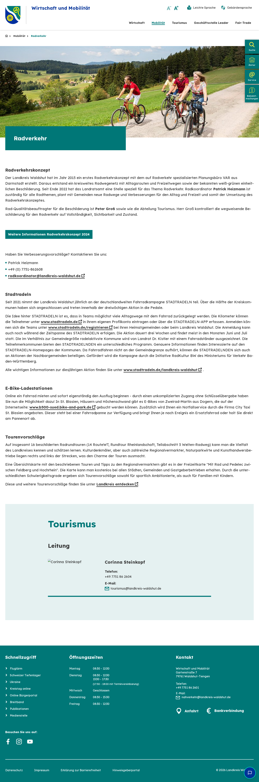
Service (252, 80)
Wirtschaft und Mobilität (6, 36)
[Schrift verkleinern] (169, 7)
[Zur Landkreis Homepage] (12, 15)
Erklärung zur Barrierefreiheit (81, 770)
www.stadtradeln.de (59, 322)
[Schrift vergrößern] (176, 7)
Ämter (252, 65)
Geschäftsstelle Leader (211, 23)
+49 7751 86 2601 (187, 687)
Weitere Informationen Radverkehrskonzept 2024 (49, 234)
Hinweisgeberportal (126, 770)
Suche (252, 50)
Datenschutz (14, 770)
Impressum (41, 770)
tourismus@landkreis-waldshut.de (135, 588)
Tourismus (179, 23)
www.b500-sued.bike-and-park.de (60, 407)
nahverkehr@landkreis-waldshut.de (206, 697)
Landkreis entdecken (115, 484)
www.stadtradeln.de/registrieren (78, 327)
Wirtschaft (137, 23)
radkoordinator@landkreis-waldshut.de (44, 276)
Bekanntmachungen (252, 97)
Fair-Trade (243, 23)
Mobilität (158, 23)
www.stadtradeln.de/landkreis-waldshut (161, 370)
